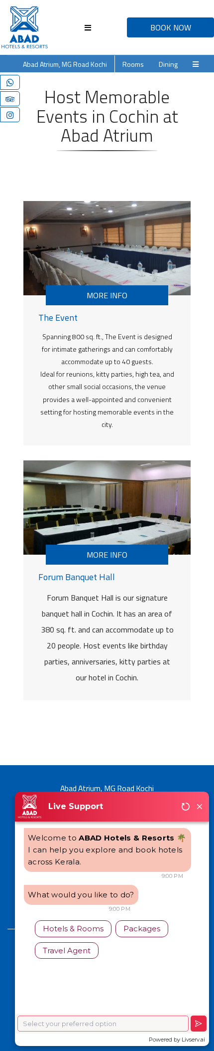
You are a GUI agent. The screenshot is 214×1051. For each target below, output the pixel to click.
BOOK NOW (170, 27)
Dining (168, 64)
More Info (107, 295)
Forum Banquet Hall (76, 577)
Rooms (133, 64)
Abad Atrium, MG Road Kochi (65, 64)
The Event (58, 317)
